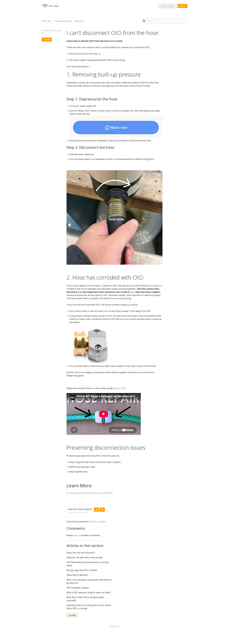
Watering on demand (77, 574)
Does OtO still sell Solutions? (81, 552)
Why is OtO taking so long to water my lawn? (89, 592)
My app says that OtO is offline (82, 570)
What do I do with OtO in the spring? (85, 557)
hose (132, 292)
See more (72, 615)
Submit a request (167, 6)
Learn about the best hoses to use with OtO (91, 493)
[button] (96, 510)
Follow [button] (46, 40)
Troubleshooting (63, 21)
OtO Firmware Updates (78, 587)
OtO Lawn (46, 21)
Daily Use (79, 21)
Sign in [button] (182, 6)
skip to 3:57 (119, 388)
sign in (77, 535)
